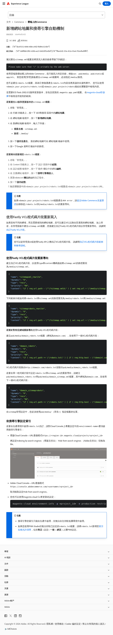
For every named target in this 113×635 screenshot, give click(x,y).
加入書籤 (12, 40)
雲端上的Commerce (37, 21)
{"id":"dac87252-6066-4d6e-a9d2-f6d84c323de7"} (31, 46)
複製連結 (24, 40)
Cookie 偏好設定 (73, 623)
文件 (8, 21)
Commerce (19, 21)
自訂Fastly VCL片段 (15, 229)
